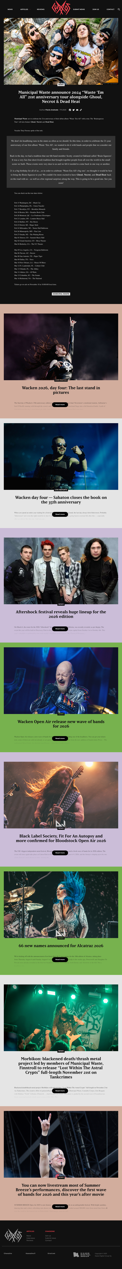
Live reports (61, 490)
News (61, 85)
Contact (48, 1240)
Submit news (50, 1238)
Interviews (30, 1238)
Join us (48, 1236)
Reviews (29, 1240)
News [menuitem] (10, 9)
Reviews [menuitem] (40, 9)
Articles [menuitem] (24, 9)
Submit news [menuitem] (79, 9)
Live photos (61, 380)
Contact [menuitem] (110, 9)
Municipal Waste (61, 294)
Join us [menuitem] (95, 9)
